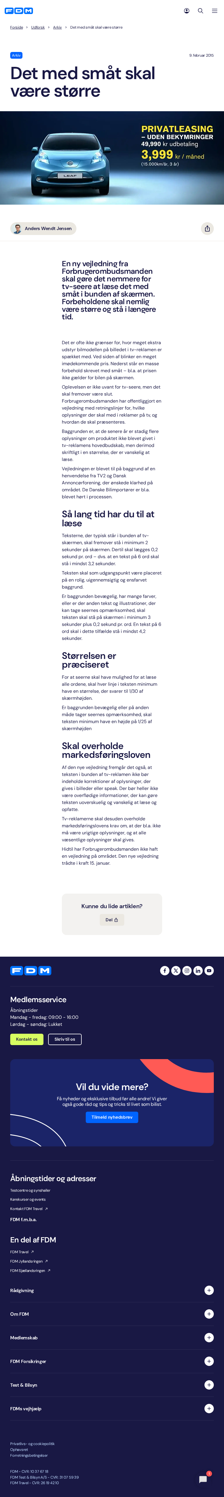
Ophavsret (19, 1449)
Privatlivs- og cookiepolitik (32, 1443)
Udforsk (38, 27)
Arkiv (57, 27)
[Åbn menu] (214, 10)
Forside (16, 27)
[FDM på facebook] (164, 970)
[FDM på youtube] (209, 970)
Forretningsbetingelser (29, 1455)
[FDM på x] (176, 970)
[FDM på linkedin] (198, 970)
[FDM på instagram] (187, 970)
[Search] (200, 10)
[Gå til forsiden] (19, 11)
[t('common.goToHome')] (30, 970)
